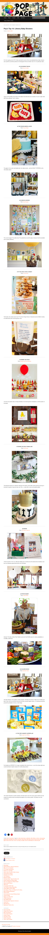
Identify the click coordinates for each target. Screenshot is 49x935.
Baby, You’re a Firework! (8, 868)
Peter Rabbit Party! (7, 899)
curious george (42, 838)
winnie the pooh (37, 840)
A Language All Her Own (8, 885)
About (9, 17)
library (30, 839)
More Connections (10, 838)
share (12, 840)
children (34, 838)
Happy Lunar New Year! (8, 896)
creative (37, 838)
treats (15, 840)
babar (20, 838)
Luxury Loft (6, 902)
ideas (16, 839)
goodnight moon (12, 839)
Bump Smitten (26, 68)
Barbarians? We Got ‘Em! (9, 905)
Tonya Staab (25, 127)
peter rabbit (42, 839)
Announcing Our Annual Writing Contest (12, 894)
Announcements (7, 909)
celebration (28, 838)
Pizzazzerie (25, 273)
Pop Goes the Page (6, 924)
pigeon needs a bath (7, 840)
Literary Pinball (7, 895)
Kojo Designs (26, 202)
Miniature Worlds (7, 877)
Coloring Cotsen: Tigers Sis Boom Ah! (11, 879)
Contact (13, 17)
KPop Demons (6, 903)
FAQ (18, 17)
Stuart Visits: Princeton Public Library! (11, 872)
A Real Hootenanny (7, 898)
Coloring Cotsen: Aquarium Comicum (11, 900)
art (17, 838)
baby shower (23, 838)
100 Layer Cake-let (26, 530)
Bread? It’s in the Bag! (8, 870)
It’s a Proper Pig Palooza (9, 869)
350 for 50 (6, 884)
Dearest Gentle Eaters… (8, 883)
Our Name (23, 17)
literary (35, 839)
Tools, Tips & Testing (8, 919)
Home (5, 17)
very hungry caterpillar (20, 840)
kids (27, 839)
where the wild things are (29, 840)
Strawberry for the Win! (8, 874)
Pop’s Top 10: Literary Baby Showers (18, 28)
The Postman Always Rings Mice (10, 887)
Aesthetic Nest (26, 670)
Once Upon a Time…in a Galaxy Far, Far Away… (13, 889)
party (38, 839)
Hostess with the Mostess (25, 361)
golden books (6, 839)
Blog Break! (6, 865)
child (31, 838)
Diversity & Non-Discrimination (24, 931)
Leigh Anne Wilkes (26, 735)
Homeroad (26, 448)
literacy (32, 839)
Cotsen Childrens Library (10, 860)
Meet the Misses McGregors (9, 891)
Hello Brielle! (25, 595)
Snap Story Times (7, 916)
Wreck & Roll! (6, 892)
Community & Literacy (8, 873)
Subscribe (6, 853)
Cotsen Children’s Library (8, 20)
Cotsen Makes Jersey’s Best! (9, 888)
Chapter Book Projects (8, 911)
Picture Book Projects (8, 913)
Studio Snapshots (7, 918)
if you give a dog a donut (21, 839)
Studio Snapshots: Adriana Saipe (10, 880)
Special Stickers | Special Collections (11, 866)
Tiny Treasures (7, 876)
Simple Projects (7, 915)
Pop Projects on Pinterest (10, 858)
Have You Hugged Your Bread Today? (11, 881)
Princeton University (42, 925)
